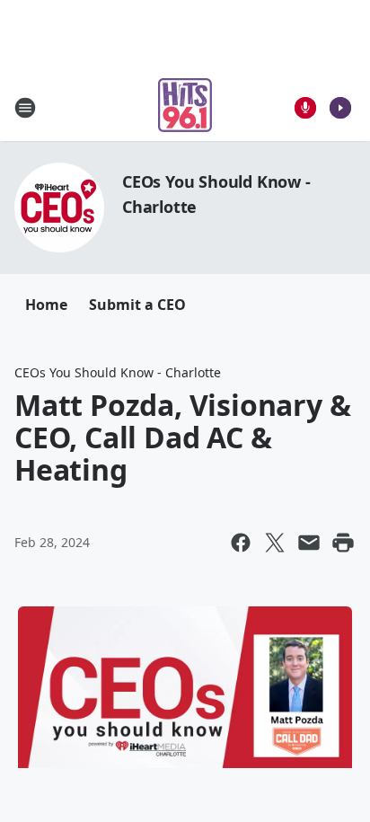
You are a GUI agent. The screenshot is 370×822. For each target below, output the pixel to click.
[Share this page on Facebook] (240, 542)
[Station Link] (185, 107)
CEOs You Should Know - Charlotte (117, 372)
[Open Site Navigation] (25, 108)
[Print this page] (343, 542)
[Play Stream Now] (340, 108)
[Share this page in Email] (309, 542)
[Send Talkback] (305, 108)
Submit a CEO (137, 304)
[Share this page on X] (274, 542)
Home (46, 304)
